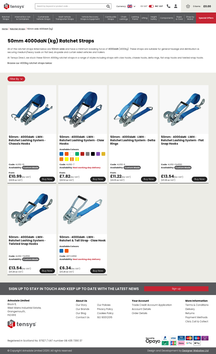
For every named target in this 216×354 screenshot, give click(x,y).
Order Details (139, 313)
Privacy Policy (105, 309)
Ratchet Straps (17, 28)
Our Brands (82, 309)
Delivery (190, 309)
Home (5, 28)
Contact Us (82, 317)
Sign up (176, 288)
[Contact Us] (168, 6)
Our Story (81, 305)
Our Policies (103, 305)
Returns (189, 313)
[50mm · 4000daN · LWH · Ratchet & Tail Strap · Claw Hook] (61, 251)
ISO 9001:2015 (104, 317)
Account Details (141, 309)
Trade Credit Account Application (152, 305)
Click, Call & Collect (196, 321)
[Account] (175, 6)
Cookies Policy (105, 313)
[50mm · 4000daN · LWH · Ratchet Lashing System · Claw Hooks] (61, 154)
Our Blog (81, 313)
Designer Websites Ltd (195, 350)
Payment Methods (196, 317)
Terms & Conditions (196, 305)
